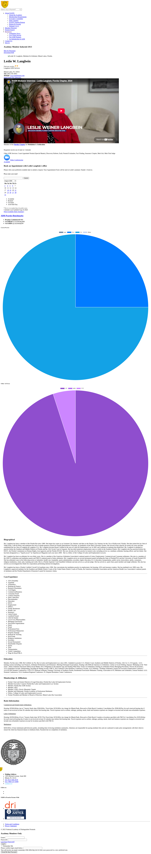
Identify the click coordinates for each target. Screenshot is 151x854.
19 (10, 190)
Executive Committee (16, 19)
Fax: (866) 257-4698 (11, 782)
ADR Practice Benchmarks (12, 216)
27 (13, 192)
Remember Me (8, 846)
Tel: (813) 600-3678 (11, 780)
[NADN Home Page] (13, 764)
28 (15, 192)
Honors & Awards (15, 24)
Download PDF (9, 52)
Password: (4, 840)
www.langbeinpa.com (17, 75)
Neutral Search (10, 30)
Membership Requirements (18, 17)
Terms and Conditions (12, 824)
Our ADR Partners (15, 37)
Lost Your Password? (8, 842)
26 (10, 192)
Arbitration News (14, 33)
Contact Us (8, 41)
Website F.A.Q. (14, 26)
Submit (26, 178)
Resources (8, 32)
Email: (3, 837)
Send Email (7, 77)
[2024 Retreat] (17, 66)
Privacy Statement (11, 826)
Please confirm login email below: (12, 848)
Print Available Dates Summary (14, 212)
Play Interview (16, 77)
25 (8, 192)
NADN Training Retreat (17, 22)
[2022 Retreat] (16, 66)
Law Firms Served (15, 35)
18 (8, 190)
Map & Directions (10, 51)
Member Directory (11, 28)
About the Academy (15, 15)
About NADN (9, 13)
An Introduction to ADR (17, 39)
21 (15, 190)
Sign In (7, 43)
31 (5, 195)
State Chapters (13, 20)
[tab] (75, 216)
